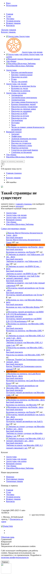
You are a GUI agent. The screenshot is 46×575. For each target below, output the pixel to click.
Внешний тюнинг (32, 59)
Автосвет (15, 134)
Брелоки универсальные (21, 75)
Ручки (14, 79)
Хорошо (5, 562)
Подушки (15, 123)
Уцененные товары (14, 481)
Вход (8, 3)
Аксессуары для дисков (32, 52)
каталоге (19, 206)
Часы (13, 125)
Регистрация (11, 5)
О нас (8, 16)
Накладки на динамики (21, 111)
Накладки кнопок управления (24, 107)
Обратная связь (7, 537)
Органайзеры (17, 120)
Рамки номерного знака (21, 145)
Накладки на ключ (19, 77)
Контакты (10, 25)
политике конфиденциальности (15, 557)
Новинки (10, 477)
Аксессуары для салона (16, 217)
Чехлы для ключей (19, 81)
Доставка (10, 19)
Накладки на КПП (19, 113)
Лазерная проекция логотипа (24, 139)
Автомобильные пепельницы (24, 97)
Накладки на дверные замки (23, 109)
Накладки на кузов (19, 141)
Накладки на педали (20, 116)
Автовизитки (17, 95)
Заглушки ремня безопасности (24, 102)
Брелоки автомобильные (22, 72)
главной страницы (24, 204)
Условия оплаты (13, 21)
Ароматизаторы (18, 100)
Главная (9, 14)
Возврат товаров (13, 23)
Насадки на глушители (21, 143)
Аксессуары (24, 36)
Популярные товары (15, 479)
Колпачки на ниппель (20, 91)
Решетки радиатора (19, 148)
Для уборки (11, 61)
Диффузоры (16, 136)
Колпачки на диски (19, 88)
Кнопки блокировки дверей (23, 104)
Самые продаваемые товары (13, 228)
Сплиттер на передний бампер (24, 150)
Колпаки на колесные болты (23, 86)
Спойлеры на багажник (21, 152)
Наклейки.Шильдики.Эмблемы (20, 66)
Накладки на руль (19, 118)
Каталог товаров (8, 30)
